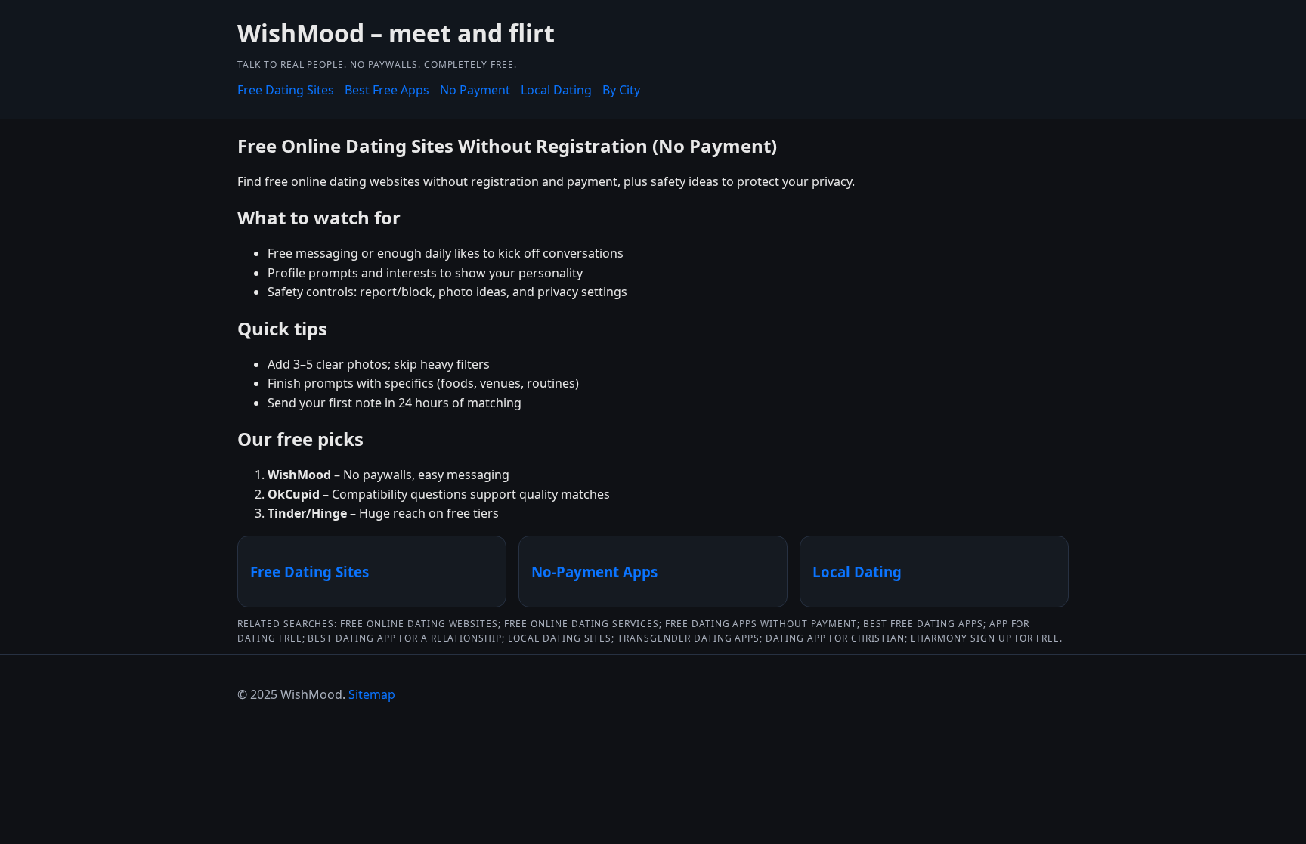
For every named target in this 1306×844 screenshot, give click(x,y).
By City (621, 90)
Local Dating (556, 90)
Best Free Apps (387, 90)
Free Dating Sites (285, 90)
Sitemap (371, 694)
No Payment (475, 90)
